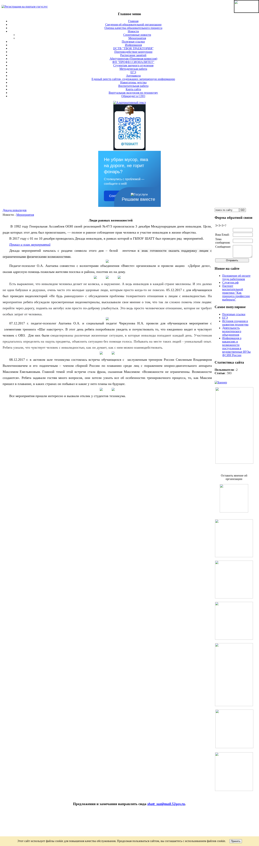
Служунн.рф (230, 282)
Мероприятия (25, 214)
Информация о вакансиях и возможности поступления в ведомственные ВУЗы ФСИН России (236, 347)
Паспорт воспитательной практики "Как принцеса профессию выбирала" (236, 292)
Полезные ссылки (233, 314)
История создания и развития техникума (235, 322)
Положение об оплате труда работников (236, 277)
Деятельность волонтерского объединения (231, 331)
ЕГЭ (225, 317)
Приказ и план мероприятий (29, 244)
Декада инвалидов (15, 210)
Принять (235, 841)
